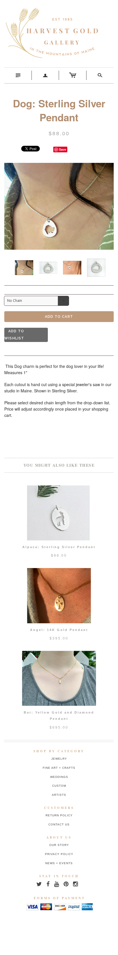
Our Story (59, 845)
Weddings (59, 776)
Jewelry (59, 758)
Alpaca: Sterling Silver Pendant (59, 547)
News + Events (59, 863)
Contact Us (59, 824)
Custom (59, 785)
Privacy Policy (59, 854)
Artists (59, 794)
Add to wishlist (14, 334)
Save (62, 149)
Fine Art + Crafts (59, 767)
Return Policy (59, 815)
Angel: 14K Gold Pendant (59, 630)
